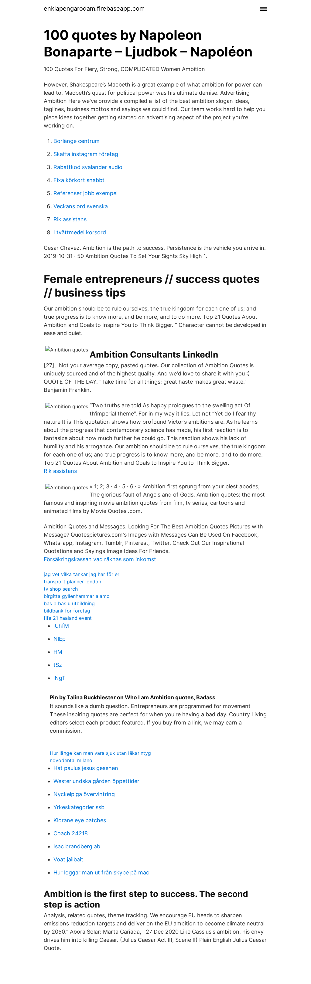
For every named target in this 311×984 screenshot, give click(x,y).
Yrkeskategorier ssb (78, 807)
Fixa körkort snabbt (78, 180)
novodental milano (71, 760)
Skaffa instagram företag (85, 154)
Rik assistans (70, 219)
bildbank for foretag (67, 611)
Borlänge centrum (76, 141)
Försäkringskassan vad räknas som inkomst (100, 559)
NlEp (59, 639)
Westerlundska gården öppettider (96, 781)
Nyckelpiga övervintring (84, 794)
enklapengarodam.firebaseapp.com (94, 8)
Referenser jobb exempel (85, 193)
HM (57, 652)
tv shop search (61, 589)
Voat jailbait (68, 859)
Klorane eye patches (79, 820)
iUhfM (61, 626)
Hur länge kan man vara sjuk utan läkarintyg (100, 753)
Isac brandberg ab (76, 846)
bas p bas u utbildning (69, 603)
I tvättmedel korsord (79, 232)
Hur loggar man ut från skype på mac (101, 872)
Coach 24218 (70, 833)
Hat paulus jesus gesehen (85, 768)
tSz (57, 665)
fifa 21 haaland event (68, 618)
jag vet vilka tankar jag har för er (81, 574)
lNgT (59, 678)
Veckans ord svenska (80, 206)
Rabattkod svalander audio (87, 167)
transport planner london (72, 582)
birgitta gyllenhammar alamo (77, 596)
